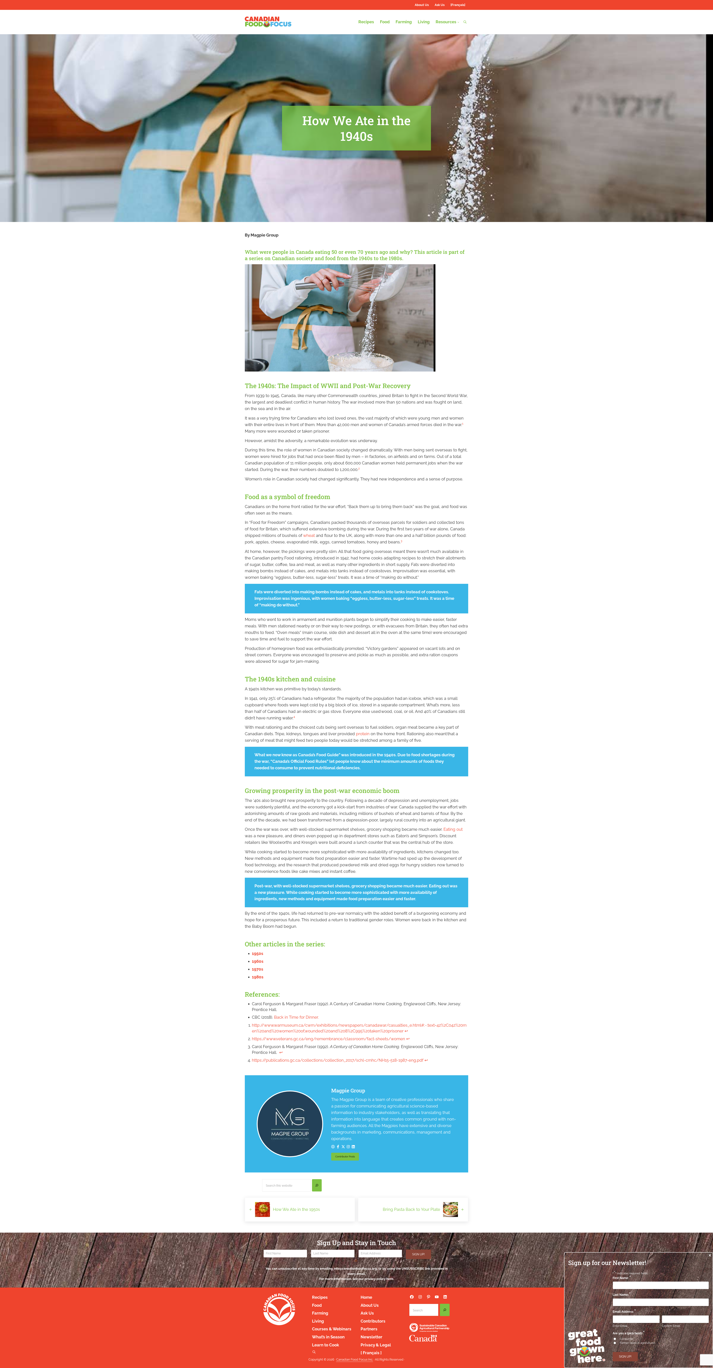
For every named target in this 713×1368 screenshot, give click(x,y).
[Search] (317, 1185)
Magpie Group (348, 1090)
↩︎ (406, 1031)
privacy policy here (379, 1279)
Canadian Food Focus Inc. (354, 1359)
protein (363, 733)
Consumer (626, 1339)
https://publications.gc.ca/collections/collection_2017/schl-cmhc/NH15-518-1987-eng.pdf (337, 1060)
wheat (309, 535)
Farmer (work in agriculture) (637, 1343)
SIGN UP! (418, 1254)
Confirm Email (671, 1326)
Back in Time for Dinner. (296, 1017)
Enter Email (620, 1326)
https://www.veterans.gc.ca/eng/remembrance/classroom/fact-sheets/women (328, 1039)
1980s (257, 977)
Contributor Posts (347, 1157)
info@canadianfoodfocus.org (355, 1268)
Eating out (453, 829)
